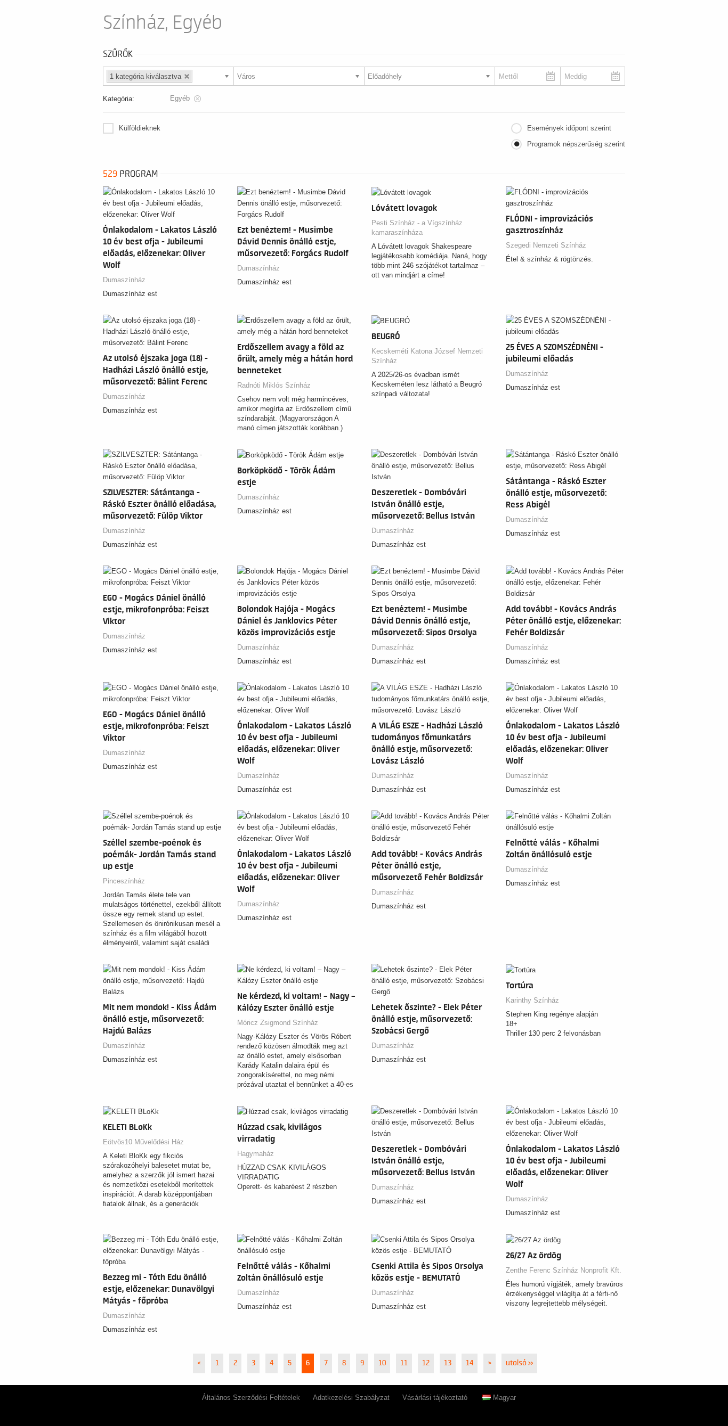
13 (447, 1363)
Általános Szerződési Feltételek (251, 1398)
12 (426, 1363)
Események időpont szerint (569, 128)
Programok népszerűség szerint (576, 144)
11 (404, 1363)
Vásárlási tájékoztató (434, 1398)
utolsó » (519, 1363)
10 (382, 1363)
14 (469, 1363)
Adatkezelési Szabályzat (351, 1398)
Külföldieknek (139, 128)
